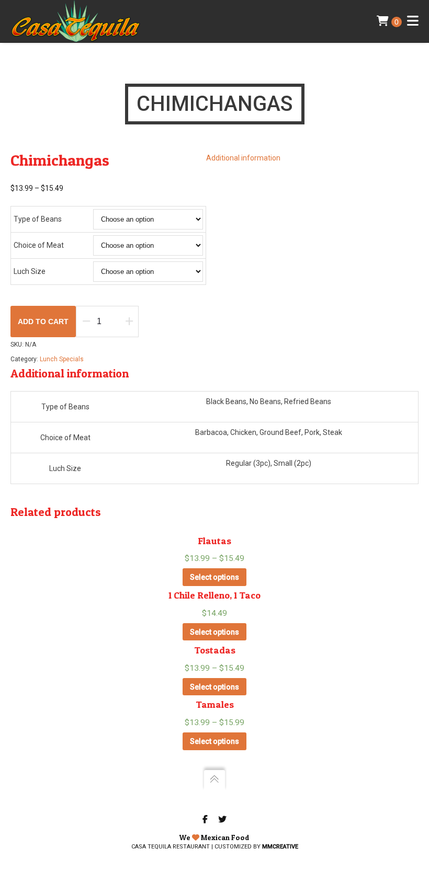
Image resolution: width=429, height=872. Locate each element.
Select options (214, 577)
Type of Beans (38, 219)
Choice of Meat (39, 245)
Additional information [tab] (243, 158)
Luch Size (30, 271)
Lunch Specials (62, 359)
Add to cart (43, 321)
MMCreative (280, 846)
